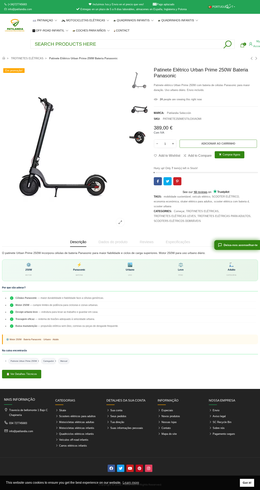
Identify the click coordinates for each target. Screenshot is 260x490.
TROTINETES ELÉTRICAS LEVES (175, 216)
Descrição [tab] (78, 242)
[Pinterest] (139, 468)
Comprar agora (229, 154)
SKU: (157, 118)
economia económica (166, 201)
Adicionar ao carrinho (218, 143)
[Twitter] (120, 468)
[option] (64, 148)
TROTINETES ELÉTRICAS (202, 211)
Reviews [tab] (147, 242)
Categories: (163, 211)
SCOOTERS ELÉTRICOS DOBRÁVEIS (177, 220)
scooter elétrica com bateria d (231, 201)
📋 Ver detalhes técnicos (21, 374)
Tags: (158, 196)
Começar (179, 211)
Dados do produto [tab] (113, 242)
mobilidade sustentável (177, 196)
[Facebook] (111, 468)
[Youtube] (130, 468)
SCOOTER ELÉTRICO (225, 196)
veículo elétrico (201, 196)
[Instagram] (148, 468)
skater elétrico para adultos (196, 201)
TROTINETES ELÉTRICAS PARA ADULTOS (223, 216)
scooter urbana (162, 206)
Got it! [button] (247, 482)
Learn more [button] (131, 482)
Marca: (159, 112)
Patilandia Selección (179, 112)
